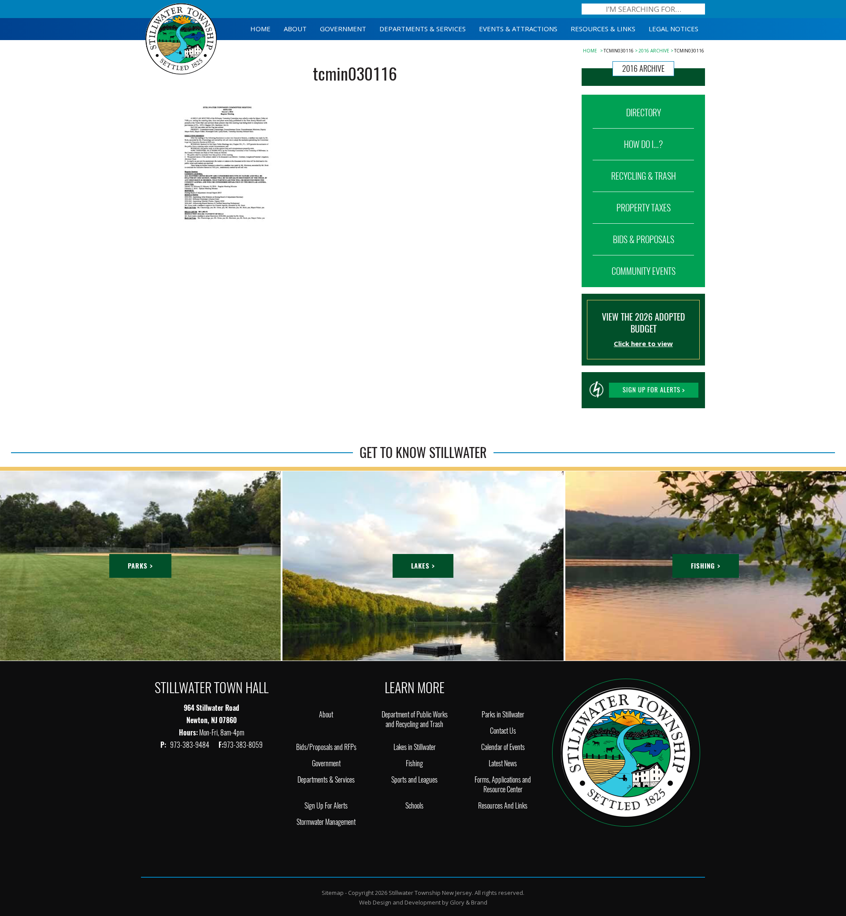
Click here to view (643, 343)
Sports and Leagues (414, 779)
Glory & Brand (468, 902)
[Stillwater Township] (626, 751)
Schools (414, 805)
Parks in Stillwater (503, 714)
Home (590, 51)
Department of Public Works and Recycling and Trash (415, 719)
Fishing (414, 763)
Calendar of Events (503, 747)
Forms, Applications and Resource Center (503, 784)
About (326, 714)
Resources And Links (502, 805)
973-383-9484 (190, 745)
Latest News (503, 763)
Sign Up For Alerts (326, 805)
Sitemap (333, 893)
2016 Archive (653, 51)
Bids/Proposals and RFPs (326, 747)
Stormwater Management (326, 822)
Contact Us (503, 730)
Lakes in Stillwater (414, 747)
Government (326, 763)
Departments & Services (326, 779)
